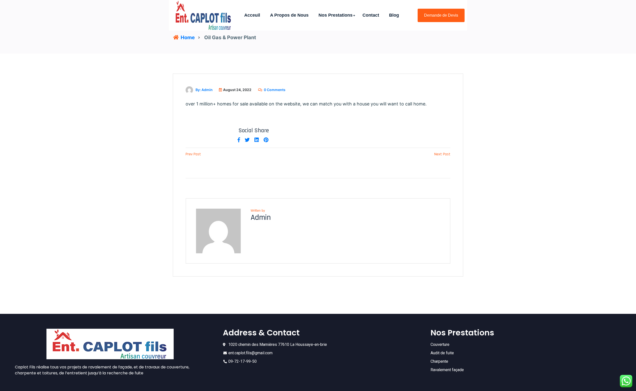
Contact (370, 15)
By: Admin (204, 90)
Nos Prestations (335, 15)
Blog (394, 15)
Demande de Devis (441, 15)
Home (187, 37)
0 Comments (274, 90)
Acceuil (252, 15)
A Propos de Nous (289, 15)
